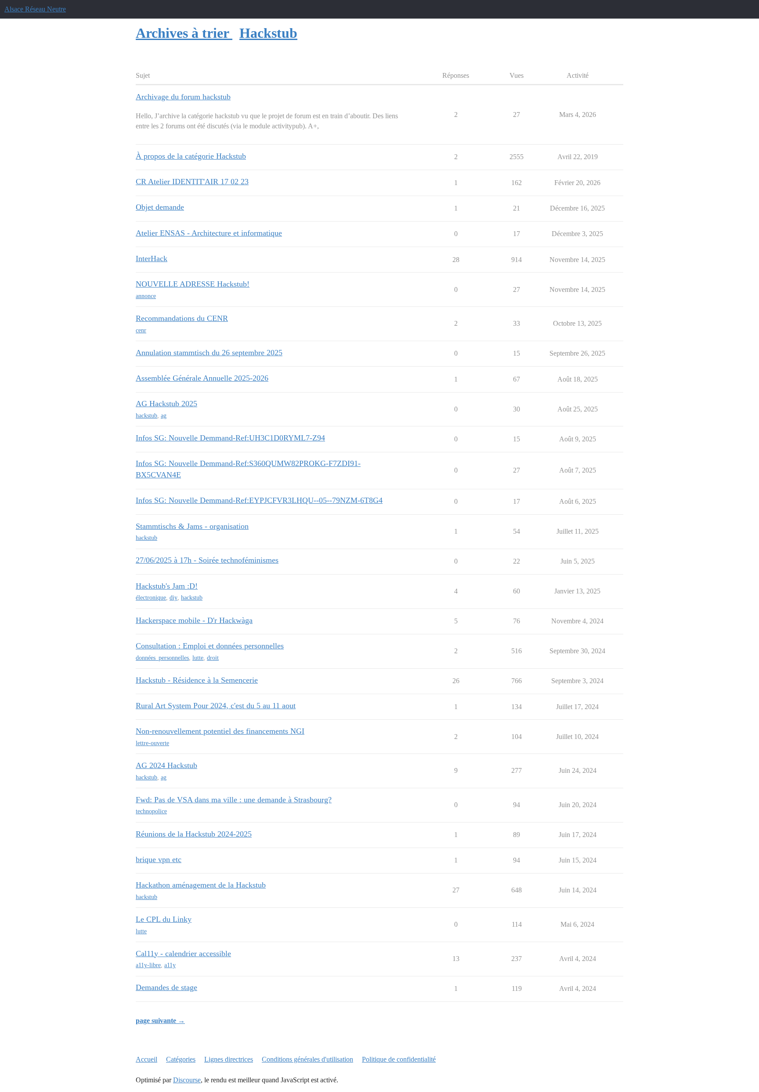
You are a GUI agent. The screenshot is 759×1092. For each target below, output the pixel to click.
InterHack (151, 258)
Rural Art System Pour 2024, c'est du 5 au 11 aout (216, 705)
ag (163, 415)
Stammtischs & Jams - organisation (192, 526)
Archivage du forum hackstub (183, 96)
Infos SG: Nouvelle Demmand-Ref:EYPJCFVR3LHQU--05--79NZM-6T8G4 (259, 500)
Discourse (187, 1080)
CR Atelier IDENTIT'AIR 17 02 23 (192, 181)
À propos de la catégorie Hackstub (191, 156)
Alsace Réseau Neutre (35, 9)
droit (213, 658)
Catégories (180, 1059)
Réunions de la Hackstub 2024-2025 (194, 834)
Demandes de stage (166, 987)
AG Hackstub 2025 (166, 403)
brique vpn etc (158, 859)
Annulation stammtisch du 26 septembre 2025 (209, 352)
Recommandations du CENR (182, 318)
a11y (170, 965)
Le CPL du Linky (164, 919)
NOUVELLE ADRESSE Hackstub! (192, 284)
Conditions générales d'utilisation (307, 1059)
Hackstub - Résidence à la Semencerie (197, 680)
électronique (151, 597)
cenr (141, 330)
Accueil (146, 1059)
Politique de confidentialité (399, 1059)
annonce (146, 296)
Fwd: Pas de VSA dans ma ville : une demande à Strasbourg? (234, 799)
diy (173, 597)
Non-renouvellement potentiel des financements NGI (220, 731)
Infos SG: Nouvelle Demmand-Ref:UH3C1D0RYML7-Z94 (230, 437)
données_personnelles (162, 658)
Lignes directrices (228, 1059)
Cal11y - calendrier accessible (183, 953)
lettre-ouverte (152, 743)
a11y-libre (148, 965)
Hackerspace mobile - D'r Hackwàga (194, 620)
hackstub (146, 415)
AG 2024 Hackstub (166, 765)
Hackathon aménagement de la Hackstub (201, 885)
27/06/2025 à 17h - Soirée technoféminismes (207, 560)
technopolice (151, 811)
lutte (197, 658)
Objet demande (160, 207)
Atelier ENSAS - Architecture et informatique (209, 233)
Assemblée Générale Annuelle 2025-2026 (202, 378)
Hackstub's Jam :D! (167, 586)
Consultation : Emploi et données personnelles (210, 645)
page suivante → (160, 1020)
